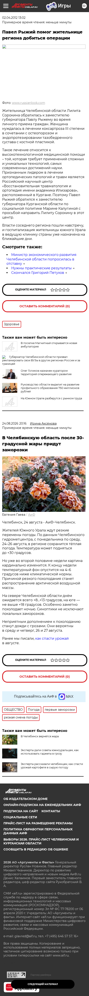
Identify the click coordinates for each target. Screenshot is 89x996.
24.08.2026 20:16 (14, 423)
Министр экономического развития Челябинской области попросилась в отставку (41, 259)
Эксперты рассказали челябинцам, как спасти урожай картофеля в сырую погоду (52, 765)
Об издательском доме (25, 799)
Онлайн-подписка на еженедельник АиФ (42, 805)
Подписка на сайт (20, 811)
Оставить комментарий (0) (44, 306)
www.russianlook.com (28, 103)
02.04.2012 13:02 (13, 18)
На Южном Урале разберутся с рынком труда (51, 398)
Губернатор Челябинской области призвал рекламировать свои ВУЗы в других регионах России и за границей (41, 360)
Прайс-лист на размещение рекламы (38, 823)
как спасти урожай (51, 638)
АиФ (31, 515)
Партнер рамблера (40, 975)
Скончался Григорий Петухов (37, 273)
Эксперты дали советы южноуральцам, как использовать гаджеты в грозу (50, 752)
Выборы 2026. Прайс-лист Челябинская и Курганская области (41, 841)
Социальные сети (20, 817)
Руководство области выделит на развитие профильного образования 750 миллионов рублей (50, 388)
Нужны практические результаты (41, 268)
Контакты (50, 811)
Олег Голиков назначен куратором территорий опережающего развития (46, 372)
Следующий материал (43, 984)
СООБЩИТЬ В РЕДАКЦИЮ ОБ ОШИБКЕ (35, 849)
